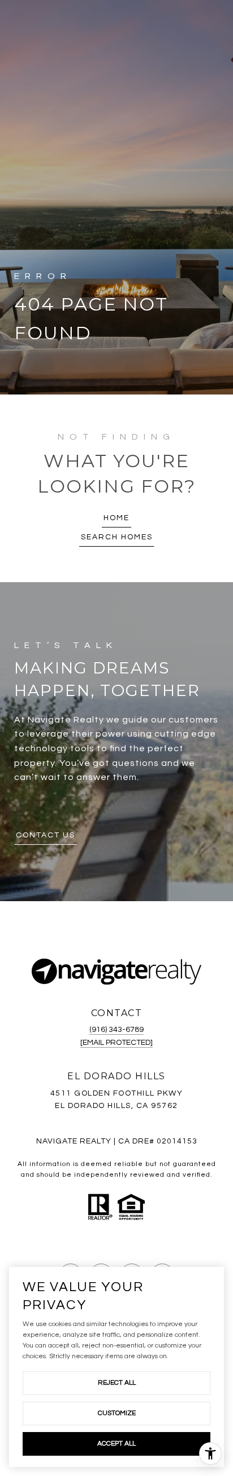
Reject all (117, 1382)
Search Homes (117, 537)
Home (116, 518)
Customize (117, 1413)
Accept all (116, 1443)
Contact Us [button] (45, 835)
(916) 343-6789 (116, 1030)
